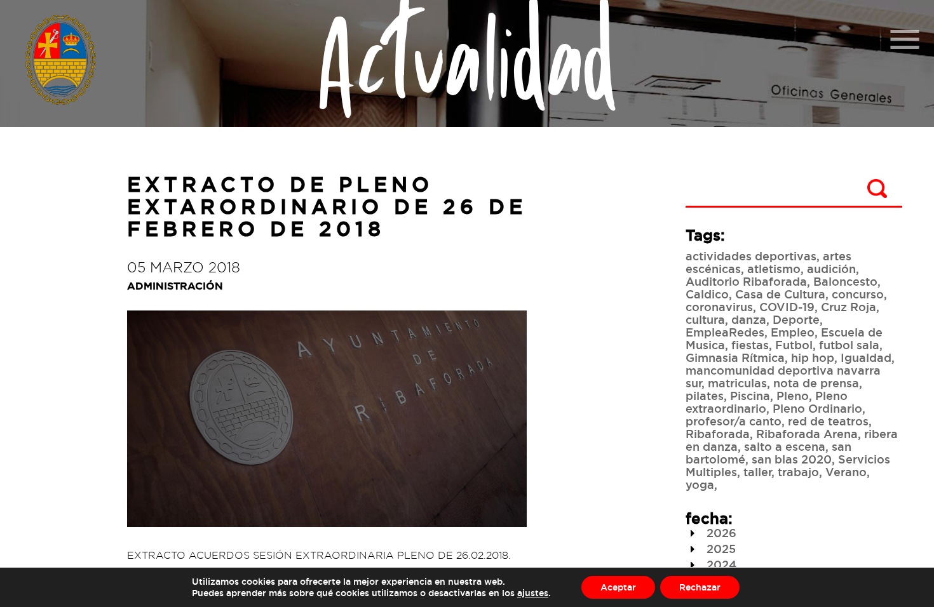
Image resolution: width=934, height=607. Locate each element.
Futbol (794, 344)
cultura (705, 319)
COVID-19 (787, 306)
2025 (719, 548)
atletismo (774, 268)
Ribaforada (718, 433)
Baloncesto (845, 281)
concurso (858, 294)
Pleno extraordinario (767, 402)
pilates (705, 395)
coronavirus (719, 306)
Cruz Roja (848, 306)
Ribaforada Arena (807, 433)
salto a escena (784, 446)
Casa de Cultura (780, 294)
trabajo (798, 471)
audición (831, 268)
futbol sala (849, 344)
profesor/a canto (734, 421)
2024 (719, 564)
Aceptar (618, 587)
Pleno (792, 395)
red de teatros (828, 421)
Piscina (750, 395)
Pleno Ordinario (817, 408)
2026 (719, 532)
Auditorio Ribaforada (746, 281)
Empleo (793, 332)
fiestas (750, 344)
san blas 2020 (792, 459)
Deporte (796, 319)
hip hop (812, 357)
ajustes (532, 592)
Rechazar (700, 587)
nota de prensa (816, 383)
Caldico (707, 294)
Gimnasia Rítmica (735, 357)
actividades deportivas (751, 256)
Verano (846, 471)
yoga (700, 484)
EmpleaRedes (725, 332)
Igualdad (866, 357)
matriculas (737, 383)
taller (757, 471)
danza (748, 319)
